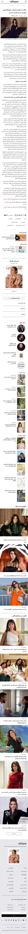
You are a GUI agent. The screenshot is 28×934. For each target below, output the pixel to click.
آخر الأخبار (11, 891)
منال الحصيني (13, 363)
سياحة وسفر (14, 399)
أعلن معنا (12, 927)
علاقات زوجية (13, 375)
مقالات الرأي (22, 323)
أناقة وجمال (23, 909)
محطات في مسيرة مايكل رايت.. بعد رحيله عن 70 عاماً (10, 389)
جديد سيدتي (22, 373)
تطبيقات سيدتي (10, 884)
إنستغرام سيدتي (7, 199)
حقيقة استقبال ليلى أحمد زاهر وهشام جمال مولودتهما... (9, 452)
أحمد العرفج (14, 356)
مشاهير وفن (23, 907)
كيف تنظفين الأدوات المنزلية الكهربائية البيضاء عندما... (10, 465)
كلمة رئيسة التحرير (15, 298)
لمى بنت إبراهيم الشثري (12, 327)
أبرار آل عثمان (13, 336)
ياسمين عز (23, 222)
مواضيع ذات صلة (20, 506)
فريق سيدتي (10, 881)
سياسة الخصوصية (17, 927)
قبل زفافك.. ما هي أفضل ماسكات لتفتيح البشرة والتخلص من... (9, 439)
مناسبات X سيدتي (9, 871)
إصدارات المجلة (14, 261)
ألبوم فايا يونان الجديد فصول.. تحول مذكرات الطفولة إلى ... (10, 425)
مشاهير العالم (13, 387)
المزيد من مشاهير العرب (18, 616)
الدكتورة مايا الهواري (12, 345)
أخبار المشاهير (10, 225)
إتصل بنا (8, 927)
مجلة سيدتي (10, 868)
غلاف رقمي (11, 888)
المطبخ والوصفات (10, 907)
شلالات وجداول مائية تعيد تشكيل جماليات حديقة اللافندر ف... (9, 401)
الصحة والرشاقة (10, 905)
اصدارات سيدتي (23, 888)
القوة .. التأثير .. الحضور (21, 303)
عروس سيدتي (23, 884)
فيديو (25, 868)
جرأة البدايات (23, 314)
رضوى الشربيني (14, 222)
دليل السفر (24, 891)
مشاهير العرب (18, 219)
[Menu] (25, 1)
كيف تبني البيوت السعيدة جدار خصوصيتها (10, 377)
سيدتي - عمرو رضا (22, 16)
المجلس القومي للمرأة (20, 225)
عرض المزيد (14, 833)
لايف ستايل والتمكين (21, 905)
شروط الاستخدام (24, 927)
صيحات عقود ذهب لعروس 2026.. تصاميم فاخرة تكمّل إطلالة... (10, 479)
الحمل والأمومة (10, 909)
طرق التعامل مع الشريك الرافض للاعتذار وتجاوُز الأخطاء (10, 413)
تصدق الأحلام (22, 308)
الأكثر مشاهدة (21, 436)
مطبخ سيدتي (23, 871)
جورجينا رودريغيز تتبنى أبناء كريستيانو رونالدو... (10, 491)
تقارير (25, 881)
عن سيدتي (11, 874)
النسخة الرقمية (14, 291)
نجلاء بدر (18, 44)
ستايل (25, 878)
